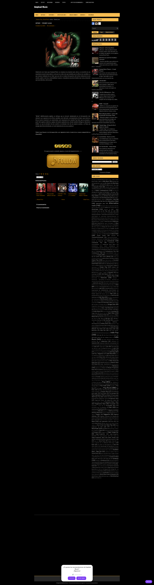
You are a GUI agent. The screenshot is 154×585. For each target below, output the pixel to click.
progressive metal (111, 400)
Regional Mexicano (105, 416)
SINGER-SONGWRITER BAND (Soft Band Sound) (103, 439)
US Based (105, 469)
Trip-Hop (109, 465)
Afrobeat (94, 192)
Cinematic (114, 231)
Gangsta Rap (103, 304)
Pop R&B (112, 385)
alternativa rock (97, 197)
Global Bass (95, 309)
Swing (100, 456)
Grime (104, 311)
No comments (50, 25)
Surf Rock (95, 456)
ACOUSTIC (103, 185)
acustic (97, 188)
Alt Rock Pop (107, 196)
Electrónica (96, 284)
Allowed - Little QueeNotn (106, 48)
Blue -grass (104, 223)
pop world (112, 389)
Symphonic (105, 456)
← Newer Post (39, 199)
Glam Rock (116, 307)
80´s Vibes (98, 181)
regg (93, 414)
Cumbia (103, 258)
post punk (94, 393)
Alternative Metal (113, 201)
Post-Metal (107, 395)
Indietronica (104, 341)
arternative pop (95, 212)
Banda (98, 218)
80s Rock (106, 181)
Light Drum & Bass (110, 355)
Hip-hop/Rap (106, 320)
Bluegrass (111, 223)
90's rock (100, 183)
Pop (41, 19)
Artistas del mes (62, 15)
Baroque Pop (103, 218)
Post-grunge (112, 393)
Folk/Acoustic (104, 299)
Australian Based (112, 212)
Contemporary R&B (97, 253)
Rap (117, 411)
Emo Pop (96, 286)
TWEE (102, 467)
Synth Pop (108, 458)
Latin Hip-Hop (114, 350)
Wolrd (94, 472)
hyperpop (94, 327)
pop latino (95, 385)
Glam (99, 307)
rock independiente (96, 423)
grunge (114, 311)
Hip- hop (100, 318)
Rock (93, 421)
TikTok (63, 2)
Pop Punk (103, 385)
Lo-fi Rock (99, 357)
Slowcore (106, 442)
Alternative (107, 197)
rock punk (103, 426)
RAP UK (115, 412)
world (104, 472)
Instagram (49, 2)
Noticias (43, 15)
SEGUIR (149, 581)
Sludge (112, 442)
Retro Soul (94, 419)
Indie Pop (114, 332)
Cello (107, 228)
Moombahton (100, 369)
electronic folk (95, 281)
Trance (98, 464)
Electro (106, 274)
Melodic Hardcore (104, 362)
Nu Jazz (111, 376)
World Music (111, 472)
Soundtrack (111, 446)
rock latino (112, 423)
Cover (97, 256)
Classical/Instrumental (97, 237)
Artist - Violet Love (44, 23)
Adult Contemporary (101, 190)
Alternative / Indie (100, 199)
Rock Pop (110, 425)
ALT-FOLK (116, 195)
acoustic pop (108, 187)
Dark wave (102, 261)
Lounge (106, 358)
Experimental (95, 290)
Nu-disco (108, 378)
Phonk (117, 380)
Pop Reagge (99, 388)
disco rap (103, 265)
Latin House (104, 351)
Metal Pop (102, 366)
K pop (98, 348)
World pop (106, 476)
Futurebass (95, 304)
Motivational (107, 369)
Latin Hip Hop (107, 350)
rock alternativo (103, 421)
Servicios (83, 15)
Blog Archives (109, 32)
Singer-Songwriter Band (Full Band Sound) (103, 437)
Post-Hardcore (96, 395)
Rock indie (105, 423)
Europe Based (107, 288)
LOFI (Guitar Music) (113, 357)
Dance (108, 258)
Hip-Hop (107, 318)
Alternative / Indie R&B (112, 199)
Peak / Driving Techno (109, 380)
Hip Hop (99, 316)
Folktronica (113, 300)
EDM (99, 274)
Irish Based (116, 344)
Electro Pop (111, 276)
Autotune (94, 214)
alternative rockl (99, 207)
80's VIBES (112, 179)
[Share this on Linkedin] (48, 174)
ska (117, 439)
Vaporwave (94, 470)
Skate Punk (102, 441)
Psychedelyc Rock (95, 407)
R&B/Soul (111, 411)
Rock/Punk (46, 19)
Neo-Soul (107, 371)
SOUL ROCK (95, 446)
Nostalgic (98, 376)
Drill (93, 272)
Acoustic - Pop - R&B (113, 185)
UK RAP (99, 469)
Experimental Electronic (110, 291)
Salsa (100, 430)
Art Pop (105, 211)
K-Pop (103, 348)
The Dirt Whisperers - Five (106, 92)
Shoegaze (95, 432)
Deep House (111, 263)
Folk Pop (113, 295)
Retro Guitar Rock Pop (111, 417)
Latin (114, 348)
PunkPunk (116, 409)
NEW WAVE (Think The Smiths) (110, 373)
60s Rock (94, 179)
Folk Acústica (107, 295)
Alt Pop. (100, 195)
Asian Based (103, 212)
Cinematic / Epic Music (97, 233)
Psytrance (104, 407)
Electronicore (104, 284)
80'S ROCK (106, 179)
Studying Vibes (108, 455)
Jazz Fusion (114, 346)
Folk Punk (94, 297)
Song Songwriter (108, 444)
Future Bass (106, 302)
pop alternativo (108, 384)
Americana (95, 209)
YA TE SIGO (81, 578)
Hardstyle (111, 314)
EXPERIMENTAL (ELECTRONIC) (108, 290)
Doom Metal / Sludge (112, 265)
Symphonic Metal (113, 456)
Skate (95, 441)
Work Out (99, 472)
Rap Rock (109, 412)
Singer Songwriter (112, 432)
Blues (117, 223)
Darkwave (115, 261)
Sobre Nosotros (90, 2)
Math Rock (94, 362)
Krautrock (109, 348)
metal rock (108, 366)
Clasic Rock (106, 233)
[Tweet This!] (42, 174)
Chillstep (116, 230)
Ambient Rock (114, 207)
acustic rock (110, 188)
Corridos (93, 254)
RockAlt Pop (111, 428)
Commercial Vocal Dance (109, 244)
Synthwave (104, 460)
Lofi (106, 357)
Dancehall (115, 260)
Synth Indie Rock (98, 458)
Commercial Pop (97, 242)
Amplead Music (41, 6)
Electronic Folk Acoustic (104, 281)
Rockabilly (104, 428)
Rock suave (113, 426)
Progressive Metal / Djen (97, 402)
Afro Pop (115, 190)
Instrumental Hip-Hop (96, 344)
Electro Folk (114, 274)
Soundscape (103, 446)
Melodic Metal (114, 362)
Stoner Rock (95, 453)
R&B (99, 411)
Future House (115, 302)
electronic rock (107, 283)
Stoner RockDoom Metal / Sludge (107, 453)
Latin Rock (109, 353)
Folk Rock (102, 297)
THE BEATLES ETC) (108, 462)
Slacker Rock (111, 441)
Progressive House (99, 400)
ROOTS (96, 430)
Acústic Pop (103, 188)
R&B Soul (105, 410)
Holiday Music (104, 323)
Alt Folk (112, 194)
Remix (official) (100, 417)
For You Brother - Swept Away (107, 146)
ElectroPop (111, 284)
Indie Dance (109, 328)
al (96, 194)
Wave (109, 470)
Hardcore (94, 314)
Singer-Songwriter (100, 434)
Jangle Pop (101, 346)
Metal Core (95, 366)
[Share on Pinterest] (46, 174)
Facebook (57, 2)
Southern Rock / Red (96, 449)
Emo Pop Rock (103, 286)
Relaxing (114, 416)
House (97, 325)
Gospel (101, 309)
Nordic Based (102, 374)
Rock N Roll (100, 425)
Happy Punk (94, 313)
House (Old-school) (105, 325)
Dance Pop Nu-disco (107, 260)
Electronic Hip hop (114, 281)
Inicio (37, 2)
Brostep (93, 228)
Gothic (106, 309)
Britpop (103, 226)
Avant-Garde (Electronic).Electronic (108, 216)
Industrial (94, 343)
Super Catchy (115, 455)
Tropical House (95, 467)
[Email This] (37, 177)
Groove (109, 311)
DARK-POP (109, 261)
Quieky (94, 410)
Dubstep (110, 272)
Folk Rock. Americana (112, 297)
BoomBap (96, 225)
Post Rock (103, 393)
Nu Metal (101, 378)
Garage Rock (111, 304)
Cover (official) (106, 256)
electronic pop (97, 283)
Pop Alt (102, 384)
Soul (115, 444)
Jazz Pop (93, 348)
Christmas (108, 231)
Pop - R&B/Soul (114, 382)
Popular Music (105, 391)
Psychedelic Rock (110, 405)
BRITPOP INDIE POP (112, 226)
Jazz (107, 346)
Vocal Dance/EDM (102, 470)
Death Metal (95, 263)
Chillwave (95, 231)
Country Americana (109, 254)
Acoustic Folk (97, 187)
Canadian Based (100, 228)
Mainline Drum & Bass (103, 360)
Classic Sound (101, 235)
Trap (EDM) (108, 463)
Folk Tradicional (95, 299)
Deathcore (103, 263)
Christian (102, 231)
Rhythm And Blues (103, 419)
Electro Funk (95, 276)
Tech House (94, 462)
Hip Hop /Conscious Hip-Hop (109, 316)
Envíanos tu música (90, 582)
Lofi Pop (102, 358)
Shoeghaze (103, 432)
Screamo (116, 430)
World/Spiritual (114, 476)
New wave (98, 373)
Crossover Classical (96, 258)
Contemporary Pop (110, 251)
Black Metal (97, 223)
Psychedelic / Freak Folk (97, 405)
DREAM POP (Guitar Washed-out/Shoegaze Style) (106, 270)
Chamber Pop (113, 228)
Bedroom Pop (108, 221)
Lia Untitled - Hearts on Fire (107, 136)
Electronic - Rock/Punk (111, 279)
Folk (111, 293)
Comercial (100, 240)
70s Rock (99, 179)
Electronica (115, 283)
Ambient (107, 207)
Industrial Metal (104, 343)
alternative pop (100, 203)
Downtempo (94, 267)
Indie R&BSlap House (107, 337)
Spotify (43, 2)
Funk (99, 302)
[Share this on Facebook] (40, 174)
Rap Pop (104, 412)
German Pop (108, 306)
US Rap (112, 469)
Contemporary (99, 251)
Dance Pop (95, 260)
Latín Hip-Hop (97, 351)
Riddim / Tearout (113, 419)
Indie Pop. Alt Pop (107, 335)
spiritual (107, 451)
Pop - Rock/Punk (95, 384)
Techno (101, 462)
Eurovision (115, 288)
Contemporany (95, 249)
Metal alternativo (114, 364)
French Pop (94, 302)
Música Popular (115, 369)
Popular (95, 32)
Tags (101, 32)
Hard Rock (111, 313)
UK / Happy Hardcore (110, 467)
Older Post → (86, 199)
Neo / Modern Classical (98, 371)
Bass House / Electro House (98, 219)
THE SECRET (102, 80)
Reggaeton (106, 414)
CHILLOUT (110, 230)
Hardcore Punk (102, 315)
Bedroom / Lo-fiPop (99, 221)
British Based (97, 226)
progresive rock (103, 398)
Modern (104, 367)
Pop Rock (107, 388)
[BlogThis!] (39, 177)
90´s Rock (107, 183)
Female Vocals (95, 293)
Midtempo (97, 367)
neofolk (112, 371)
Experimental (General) (97, 291)
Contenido (52, 15)
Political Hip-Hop (96, 382)
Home (37, 19)
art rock (113, 211)
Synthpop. (97, 460)
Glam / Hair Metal (106, 308)
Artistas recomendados (77, 2)
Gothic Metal (96, 311)
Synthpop (115, 458)
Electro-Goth (94, 277)
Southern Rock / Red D (106, 449)
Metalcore (115, 366)
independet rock (105, 327)
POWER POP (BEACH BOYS (110, 396)
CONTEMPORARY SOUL (111, 253)
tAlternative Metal (113, 460)
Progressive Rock (113, 398)
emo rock (116, 286)
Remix (93, 417)
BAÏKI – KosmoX (103, 104)
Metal (95, 364)
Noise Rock (94, 374)
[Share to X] (41, 177)
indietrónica (113, 341)
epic (101, 288)
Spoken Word (114, 451)
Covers (115, 256)
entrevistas (95, 288)
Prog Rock (94, 398)
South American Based (103, 448)
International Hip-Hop (107, 344)
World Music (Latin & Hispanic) (108, 474)
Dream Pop (103, 267)
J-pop (94, 346)
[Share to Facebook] (42, 177)
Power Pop (97, 396)
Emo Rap (110, 286)
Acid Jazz (96, 185)
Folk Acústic (100, 295)
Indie (111, 327)
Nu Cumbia (105, 376)
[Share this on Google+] (44, 174)
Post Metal (114, 391)
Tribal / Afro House (101, 465)
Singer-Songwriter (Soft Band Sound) (108, 435)
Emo (117, 284)
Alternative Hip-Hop (99, 201)
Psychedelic (113, 403)
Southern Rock (113, 448)
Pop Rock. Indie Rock (103, 389)
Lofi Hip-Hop (95, 358)
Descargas (91, 15)
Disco (97, 265)
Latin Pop (112, 352)
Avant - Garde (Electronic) (104, 214)
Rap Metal (97, 412)
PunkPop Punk (109, 409)
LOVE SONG (113, 358)
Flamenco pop (104, 293)
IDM (99, 327)
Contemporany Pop (105, 249)
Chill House (104, 230)
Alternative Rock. (104, 205)
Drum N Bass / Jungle (101, 272)
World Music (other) (97, 476)
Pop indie (116, 384)
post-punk (115, 395)
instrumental (113, 343)
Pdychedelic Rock (99, 380)
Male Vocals (113, 360)
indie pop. (99, 335)
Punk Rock (101, 409)
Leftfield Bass (101, 355)
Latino (117, 353)
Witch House (115, 470)
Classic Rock (114, 233)
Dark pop (96, 261)
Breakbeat (116, 225)
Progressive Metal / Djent (111, 402)
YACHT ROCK (97, 477)
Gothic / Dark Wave (113, 309)
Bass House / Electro (112, 218)
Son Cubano (99, 444)
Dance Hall (114, 258)
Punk (110, 407)
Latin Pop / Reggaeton (97, 353)
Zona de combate (73, 15)
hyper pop (115, 325)
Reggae (98, 414)
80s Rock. (114, 181)
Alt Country (102, 194)
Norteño (108, 374)
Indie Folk (103, 330)
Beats (108, 219)
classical (113, 235)
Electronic (104, 277)
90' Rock (94, 183)
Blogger (108, 172)
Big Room (115, 221)
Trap (103, 463)
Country (99, 255)
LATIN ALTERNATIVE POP (97, 350)
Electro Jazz (102, 276)
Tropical (115, 465)
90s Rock (115, 183)
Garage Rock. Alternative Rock (98, 306)
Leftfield (95, 355)
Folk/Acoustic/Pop (105, 300)
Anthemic (106, 209)
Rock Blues (114, 421)
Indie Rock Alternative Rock (108, 339)
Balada (93, 218)
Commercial (110, 241)
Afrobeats (100, 192)
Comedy (93, 240)
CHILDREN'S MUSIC (96, 230)
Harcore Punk (103, 313)
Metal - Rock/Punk (104, 364)
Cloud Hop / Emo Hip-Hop (110, 239)
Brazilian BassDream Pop (106, 225)
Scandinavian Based (109, 430)
